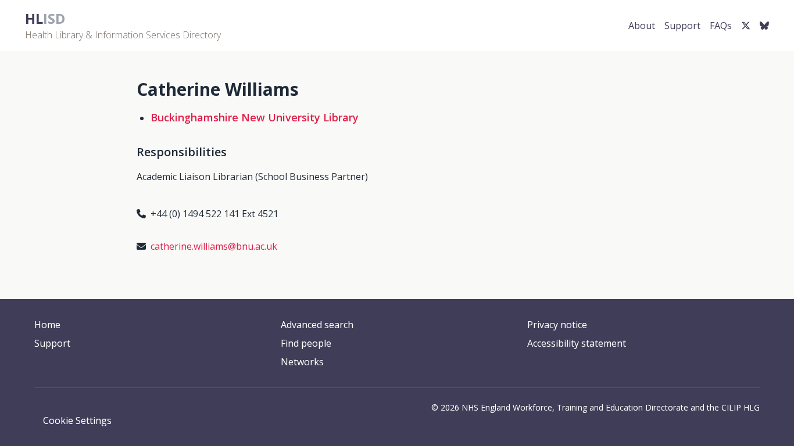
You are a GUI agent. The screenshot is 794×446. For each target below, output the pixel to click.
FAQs (721, 25)
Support (682, 25)
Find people (306, 343)
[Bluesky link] (764, 25)
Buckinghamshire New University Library (255, 117)
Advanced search (317, 324)
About (641, 25)
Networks (302, 361)
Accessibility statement (576, 343)
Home (47, 324)
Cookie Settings (77, 420)
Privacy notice (557, 324)
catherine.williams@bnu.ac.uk (214, 246)
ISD (45, 18)
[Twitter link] (745, 25)
